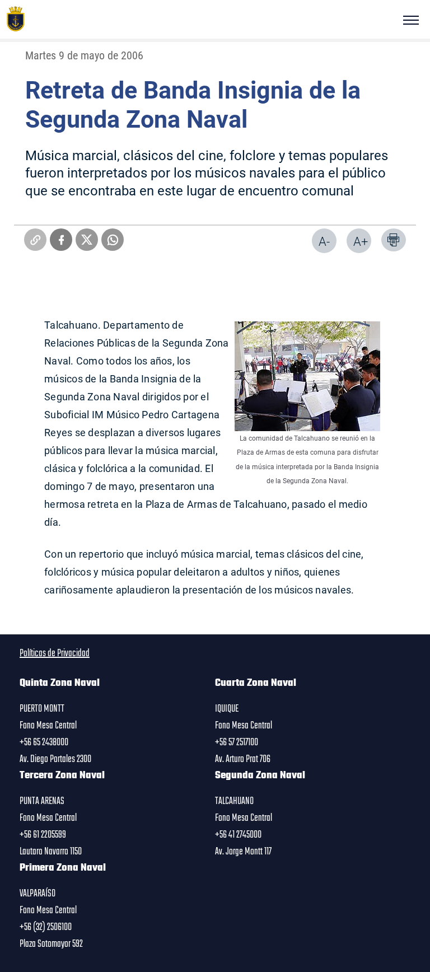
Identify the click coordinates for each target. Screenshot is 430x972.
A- (324, 241)
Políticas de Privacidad (55, 653)
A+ (360, 241)
